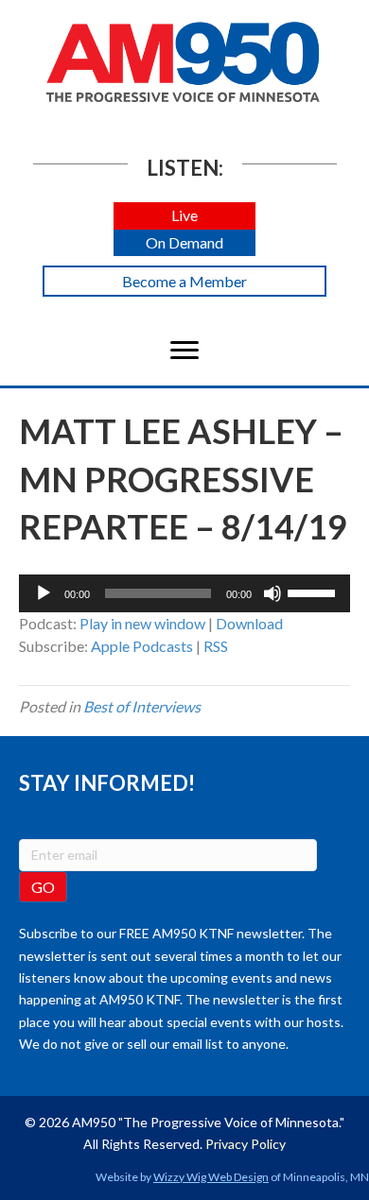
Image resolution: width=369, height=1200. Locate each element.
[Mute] (272, 593)
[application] (184, 593)
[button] (184, 216)
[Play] (43, 593)
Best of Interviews (142, 706)
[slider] (314, 591)
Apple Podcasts (142, 646)
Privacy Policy (245, 1144)
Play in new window (142, 623)
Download (249, 623)
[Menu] (184, 350)
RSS (215, 646)
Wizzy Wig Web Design (211, 1177)
